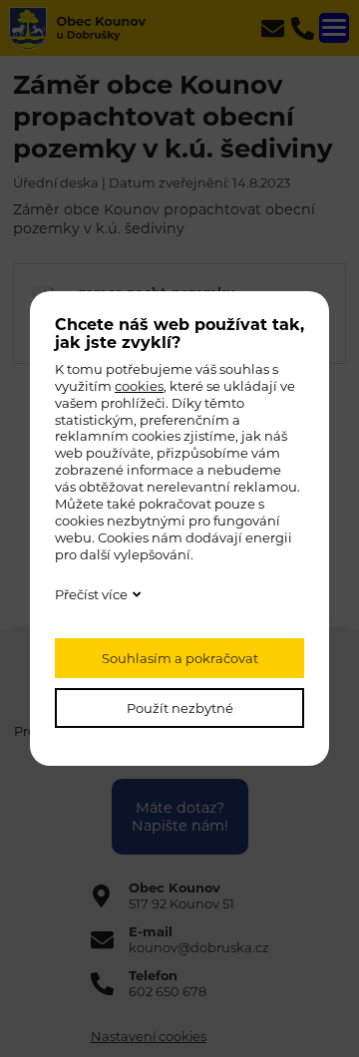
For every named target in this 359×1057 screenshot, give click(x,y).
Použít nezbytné (180, 708)
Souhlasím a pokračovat (180, 658)
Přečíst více (91, 594)
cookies (139, 386)
